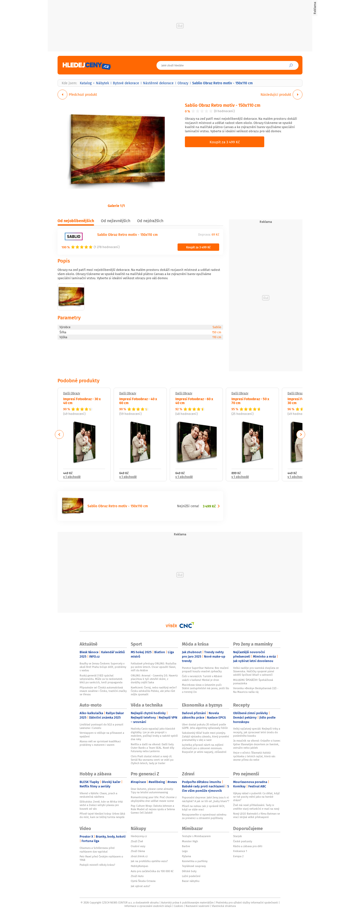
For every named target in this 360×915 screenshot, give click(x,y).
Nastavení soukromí (197, 906)
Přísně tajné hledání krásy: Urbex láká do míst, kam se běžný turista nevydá (102, 815)
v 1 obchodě (72, 477)
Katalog (86, 83)
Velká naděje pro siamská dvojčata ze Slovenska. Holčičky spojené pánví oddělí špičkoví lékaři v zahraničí (256, 671)
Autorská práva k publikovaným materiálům (187, 902)
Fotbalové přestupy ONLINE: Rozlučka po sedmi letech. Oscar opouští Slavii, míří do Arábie (153, 667)
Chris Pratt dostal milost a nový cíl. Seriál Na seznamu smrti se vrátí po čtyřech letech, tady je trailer (152, 759)
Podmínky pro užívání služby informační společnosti (247, 902)
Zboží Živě (137, 841)
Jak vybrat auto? (140, 886)
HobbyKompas (139, 866)
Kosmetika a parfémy (194, 861)
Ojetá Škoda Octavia (143, 881)
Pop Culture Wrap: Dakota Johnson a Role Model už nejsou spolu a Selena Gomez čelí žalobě (153, 809)
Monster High (190, 841)
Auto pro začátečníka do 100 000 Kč (152, 871)
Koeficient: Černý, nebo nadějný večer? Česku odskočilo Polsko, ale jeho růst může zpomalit (154, 691)
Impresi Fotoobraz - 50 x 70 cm (250, 401)
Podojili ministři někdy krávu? (97, 865)
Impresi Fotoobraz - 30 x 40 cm (82, 401)
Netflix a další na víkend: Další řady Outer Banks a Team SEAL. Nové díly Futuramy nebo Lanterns (152, 747)
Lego (185, 851)
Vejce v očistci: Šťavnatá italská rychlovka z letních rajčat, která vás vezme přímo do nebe (254, 756)
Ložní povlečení (191, 876)
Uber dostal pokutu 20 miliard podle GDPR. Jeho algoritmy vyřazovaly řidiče (205, 726)
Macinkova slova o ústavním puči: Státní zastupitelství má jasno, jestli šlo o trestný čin (205, 688)
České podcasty (242, 841)
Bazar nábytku (190, 881)
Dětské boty (189, 871)
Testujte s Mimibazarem (196, 836)
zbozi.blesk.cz (139, 856)
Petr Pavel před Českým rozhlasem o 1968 (101, 858)
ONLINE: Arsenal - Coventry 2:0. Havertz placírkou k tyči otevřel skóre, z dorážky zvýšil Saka (154, 679)
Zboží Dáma (138, 851)
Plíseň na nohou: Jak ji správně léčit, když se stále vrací (203, 807)
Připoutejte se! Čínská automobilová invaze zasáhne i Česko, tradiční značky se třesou (103, 691)
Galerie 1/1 (116, 205)
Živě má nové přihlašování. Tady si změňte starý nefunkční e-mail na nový (256, 806)
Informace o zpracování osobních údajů (147, 906)
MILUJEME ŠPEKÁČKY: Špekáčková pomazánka (253, 681)
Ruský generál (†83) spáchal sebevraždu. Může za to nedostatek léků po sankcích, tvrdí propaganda (101, 679)
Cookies (178, 906)
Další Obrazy (71, 393)
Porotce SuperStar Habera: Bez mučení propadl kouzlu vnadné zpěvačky (205, 669)
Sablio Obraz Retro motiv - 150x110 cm (222, 105)
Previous (59, 434)
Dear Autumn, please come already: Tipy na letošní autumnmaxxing (152, 790)
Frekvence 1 (240, 851)
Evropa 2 (238, 856)
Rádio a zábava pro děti (247, 846)
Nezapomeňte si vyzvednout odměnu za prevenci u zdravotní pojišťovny (204, 816)
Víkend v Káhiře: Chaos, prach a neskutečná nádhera (98, 795)
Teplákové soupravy (194, 866)
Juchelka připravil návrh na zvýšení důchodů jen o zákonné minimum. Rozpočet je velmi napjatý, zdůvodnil (204, 748)
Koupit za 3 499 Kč (225, 141)
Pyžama (186, 856)
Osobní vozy (138, 846)
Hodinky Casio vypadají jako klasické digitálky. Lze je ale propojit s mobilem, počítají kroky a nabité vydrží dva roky (154, 734)
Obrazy (183, 83)
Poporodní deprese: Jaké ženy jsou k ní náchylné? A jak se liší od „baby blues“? (205, 799)
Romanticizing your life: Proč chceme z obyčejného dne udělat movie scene (154, 799)
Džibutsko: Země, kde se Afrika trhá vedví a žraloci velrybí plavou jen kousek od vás (101, 805)
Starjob (237, 836)
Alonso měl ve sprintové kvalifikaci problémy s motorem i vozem (100, 743)
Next (301, 434)
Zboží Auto (137, 876)
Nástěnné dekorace (158, 83)
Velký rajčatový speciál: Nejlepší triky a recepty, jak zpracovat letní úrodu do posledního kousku (256, 732)
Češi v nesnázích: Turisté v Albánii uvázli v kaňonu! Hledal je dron (202, 678)
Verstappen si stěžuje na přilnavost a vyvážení (102, 734)
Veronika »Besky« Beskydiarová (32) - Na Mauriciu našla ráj (255, 690)
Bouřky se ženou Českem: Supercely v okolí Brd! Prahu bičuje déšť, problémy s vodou (103, 667)
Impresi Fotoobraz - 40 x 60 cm (138, 401)
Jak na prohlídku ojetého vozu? (149, 861)
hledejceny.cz (139, 836)
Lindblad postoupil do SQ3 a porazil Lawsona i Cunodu (101, 726)
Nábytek (102, 83)
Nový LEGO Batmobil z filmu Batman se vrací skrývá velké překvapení (256, 815)
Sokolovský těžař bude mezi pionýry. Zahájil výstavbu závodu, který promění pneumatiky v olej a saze (205, 736)
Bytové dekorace (126, 83)
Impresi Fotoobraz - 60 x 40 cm (194, 401)
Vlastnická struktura (224, 906)
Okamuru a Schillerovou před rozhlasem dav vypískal (97, 849)
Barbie (186, 846)
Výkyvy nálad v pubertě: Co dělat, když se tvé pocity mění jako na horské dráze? (256, 796)
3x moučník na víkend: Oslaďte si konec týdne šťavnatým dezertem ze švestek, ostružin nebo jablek (256, 744)
